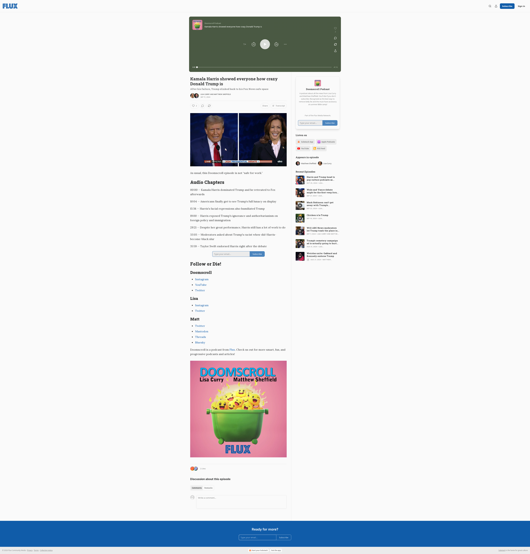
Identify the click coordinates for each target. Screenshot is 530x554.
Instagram (202, 279)
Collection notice (46, 550)
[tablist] (202, 488)
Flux (232, 349)
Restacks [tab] (208, 488)
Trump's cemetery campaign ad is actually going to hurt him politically (322, 242)
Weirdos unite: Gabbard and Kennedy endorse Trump (322, 254)
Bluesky (200, 342)
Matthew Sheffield (222, 94)
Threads (200, 337)
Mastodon (201, 331)
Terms (36, 550)
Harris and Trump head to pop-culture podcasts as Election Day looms (321, 178)
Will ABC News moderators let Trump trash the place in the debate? (322, 229)
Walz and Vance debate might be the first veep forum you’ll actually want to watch (323, 191)
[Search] (490, 6)
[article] (318, 180)
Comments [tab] (197, 488)
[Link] (186, 182)
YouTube (201, 284)
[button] (245, 44)
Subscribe (507, 6)
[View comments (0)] (335, 38)
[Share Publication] (496, 6)
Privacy (30, 550)
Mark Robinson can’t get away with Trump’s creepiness (320, 204)
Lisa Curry (205, 94)
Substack (502, 550)
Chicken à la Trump (317, 215)
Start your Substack (260, 550)
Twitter (200, 290)
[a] (300, 180)
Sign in (521, 6)
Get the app (276, 550)
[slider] (264, 67)
